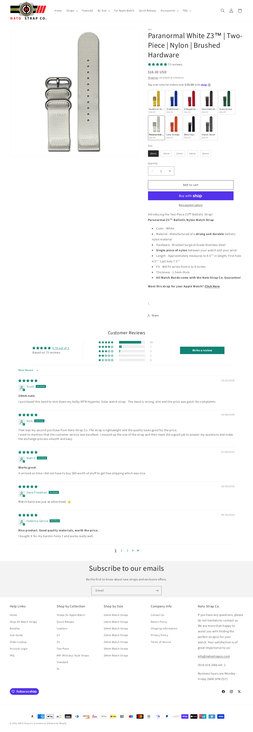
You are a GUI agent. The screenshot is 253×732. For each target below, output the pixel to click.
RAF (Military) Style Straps (73, 655)
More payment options (191, 205)
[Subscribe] (157, 590)
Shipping (153, 77)
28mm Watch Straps (116, 655)
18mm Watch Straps (116, 621)
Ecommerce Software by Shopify (50, 723)
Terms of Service (161, 642)
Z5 (58, 642)
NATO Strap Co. (25, 723)
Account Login (19, 648)
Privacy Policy (159, 635)
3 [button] (127, 550)
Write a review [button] (202, 350)
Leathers (62, 628)
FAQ (12, 655)
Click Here (212, 286)
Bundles (15, 628)
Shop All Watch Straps (23, 621)
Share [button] (155, 315)
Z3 (58, 635)
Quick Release (65, 621)
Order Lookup (18, 642)
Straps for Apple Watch (71, 615)
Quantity (153, 163)
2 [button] (121, 550)
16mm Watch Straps (116, 615)
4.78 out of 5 (60, 348)
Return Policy (159, 621)
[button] (72, 11)
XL (58, 668)
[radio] (156, 102)
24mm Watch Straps (116, 642)
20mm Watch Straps (116, 628)
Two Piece (63, 648)
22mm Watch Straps (116, 635)
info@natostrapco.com (214, 656)
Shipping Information (164, 628)
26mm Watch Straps (116, 648)
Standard (62, 662)
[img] (28, 381)
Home (13, 615)
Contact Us (157, 615)
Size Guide (16, 635)
